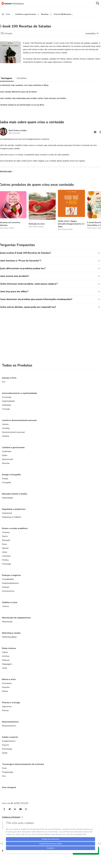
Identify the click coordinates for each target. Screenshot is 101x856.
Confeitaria (6, 451)
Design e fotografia (11, 474)
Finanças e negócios (11, 575)
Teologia (6, 409)
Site (4, 776)
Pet (3, 382)
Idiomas (5, 548)
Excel (4, 768)
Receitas (6, 463)
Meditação (6, 405)
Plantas (5, 710)
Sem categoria (9, 787)
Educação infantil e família (14, 494)
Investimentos (8, 591)
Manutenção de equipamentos (16, 617)
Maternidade (7, 497)
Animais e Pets (9, 378)
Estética (5, 656)
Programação (7, 772)
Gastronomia (7, 459)
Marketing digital (9, 637)
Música (5, 691)
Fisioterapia (7, 749)
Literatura (6, 556)
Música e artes (9, 679)
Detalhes (22, 78)
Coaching (5, 428)
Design (5, 478)
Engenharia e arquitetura (13, 509)
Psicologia (6, 564)
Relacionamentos (10, 721)
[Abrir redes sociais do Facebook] (95, 132)
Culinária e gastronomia (13, 447)
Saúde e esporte (10, 737)
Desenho (6, 687)
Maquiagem (7, 664)
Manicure (6, 660)
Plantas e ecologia (11, 702)
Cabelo (5, 652)
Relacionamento (9, 725)
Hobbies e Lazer (9, 602)
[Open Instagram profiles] (26, 809)
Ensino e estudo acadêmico (15, 528)
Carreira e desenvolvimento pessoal (19, 420)
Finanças (5, 587)
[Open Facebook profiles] (4, 809)
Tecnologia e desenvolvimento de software (23, 764)
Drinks (4, 455)
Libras (4, 552)
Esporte (5, 745)
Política (5, 560)
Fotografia (6, 482)
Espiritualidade (8, 401)
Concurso (6, 532)
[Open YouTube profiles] (20, 809)
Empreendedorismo (10, 583)
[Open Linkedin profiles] (15, 809)
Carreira (5, 424)
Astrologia (6, 397)
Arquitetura (7, 513)
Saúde (4, 753)
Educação (6, 540)
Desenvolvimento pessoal (13, 432)
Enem (4, 544)
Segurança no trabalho (11, 517)
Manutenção (7, 621)
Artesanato (7, 683)
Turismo (5, 606)
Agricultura (6, 706)
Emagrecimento (9, 741)
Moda (4, 668)
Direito (5, 536)
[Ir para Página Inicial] (13, 3)
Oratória (5, 436)
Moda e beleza (9, 648)
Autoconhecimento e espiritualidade (19, 393)
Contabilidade (8, 579)
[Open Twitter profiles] (10, 809)
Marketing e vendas (11, 633)
